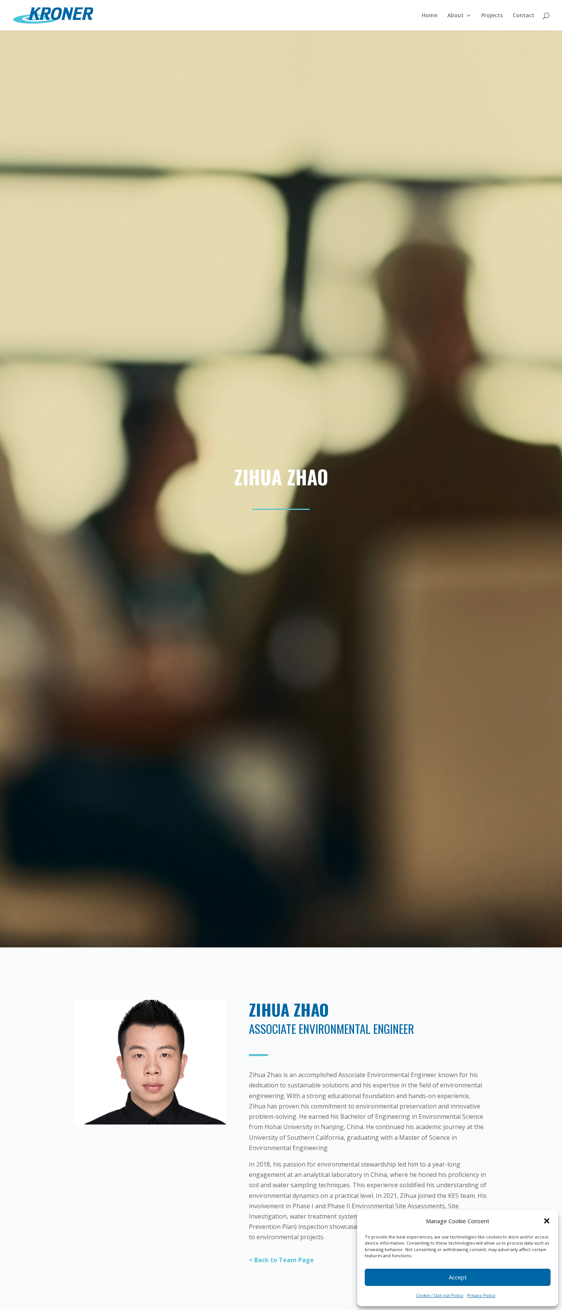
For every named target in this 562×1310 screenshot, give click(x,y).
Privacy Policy (481, 1295)
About (455, 16)
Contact (523, 16)
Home (429, 16)
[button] (547, 1221)
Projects (492, 16)
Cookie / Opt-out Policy (439, 1295)
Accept (458, 1277)
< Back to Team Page (281, 1260)
